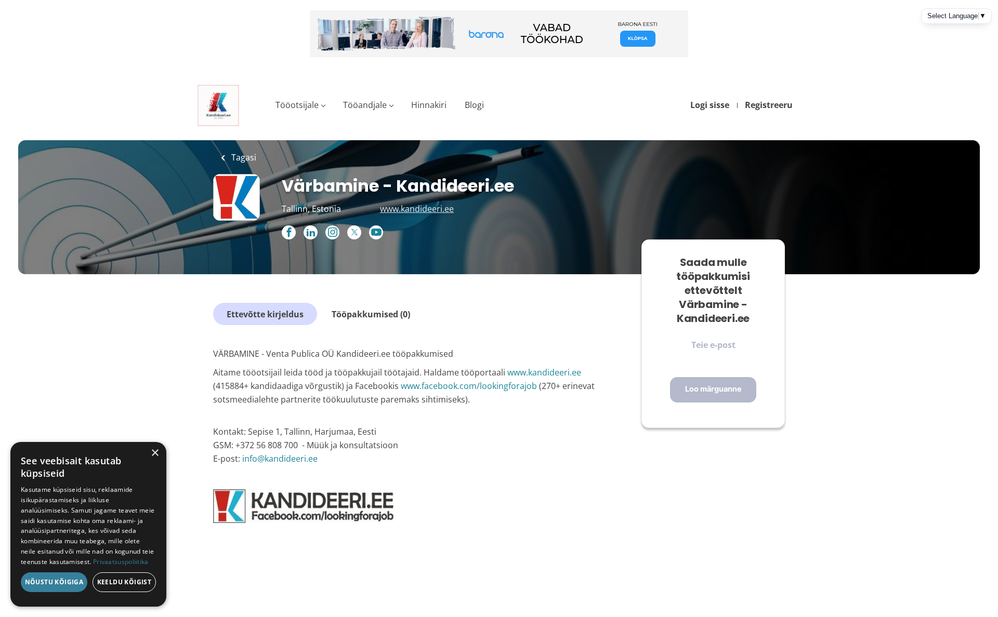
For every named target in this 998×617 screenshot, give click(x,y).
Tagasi (242, 157)
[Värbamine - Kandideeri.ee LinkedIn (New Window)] (311, 233)
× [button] (155, 453)
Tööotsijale (297, 105)
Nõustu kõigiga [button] (54, 582)
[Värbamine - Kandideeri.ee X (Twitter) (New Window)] (354, 232)
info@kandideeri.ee (279, 458)
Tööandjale (365, 105)
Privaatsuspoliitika (121, 561)
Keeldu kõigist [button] (124, 582)
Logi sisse (709, 105)
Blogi (474, 105)
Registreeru (769, 105)
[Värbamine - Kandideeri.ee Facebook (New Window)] (289, 233)
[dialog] (88, 524)
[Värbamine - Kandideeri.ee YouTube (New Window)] (376, 236)
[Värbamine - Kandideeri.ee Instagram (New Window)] (332, 233)
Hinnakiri (429, 105)
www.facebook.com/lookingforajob (469, 386)
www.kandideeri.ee (417, 208)
